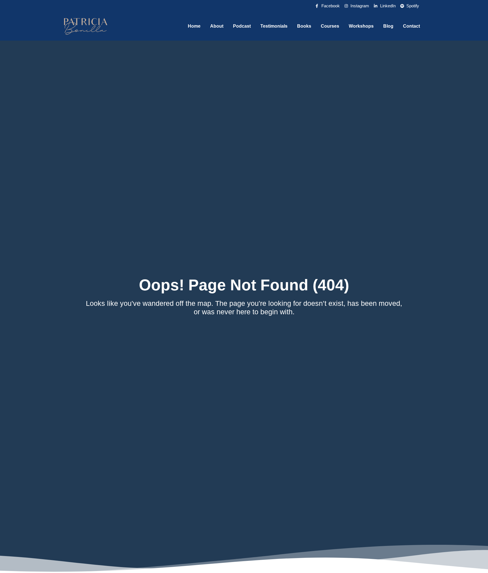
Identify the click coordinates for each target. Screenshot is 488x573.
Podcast (242, 26)
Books (304, 26)
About (216, 26)
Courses (330, 26)
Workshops (361, 26)
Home (194, 26)
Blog (388, 26)
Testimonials (273, 26)
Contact (411, 26)
